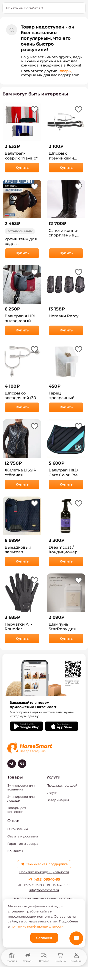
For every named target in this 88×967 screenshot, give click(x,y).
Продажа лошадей (61, 785)
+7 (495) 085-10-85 (44, 879)
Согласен (44, 938)
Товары (64, 71)
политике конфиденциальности (37, 926)
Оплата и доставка (22, 836)
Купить (22, 167)
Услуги (51, 793)
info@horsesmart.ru (44, 890)
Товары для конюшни (16, 810)
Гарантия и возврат (23, 843)
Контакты (15, 851)
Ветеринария (57, 800)
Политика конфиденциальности (44, 872)
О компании (17, 829)
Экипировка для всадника (21, 787)
